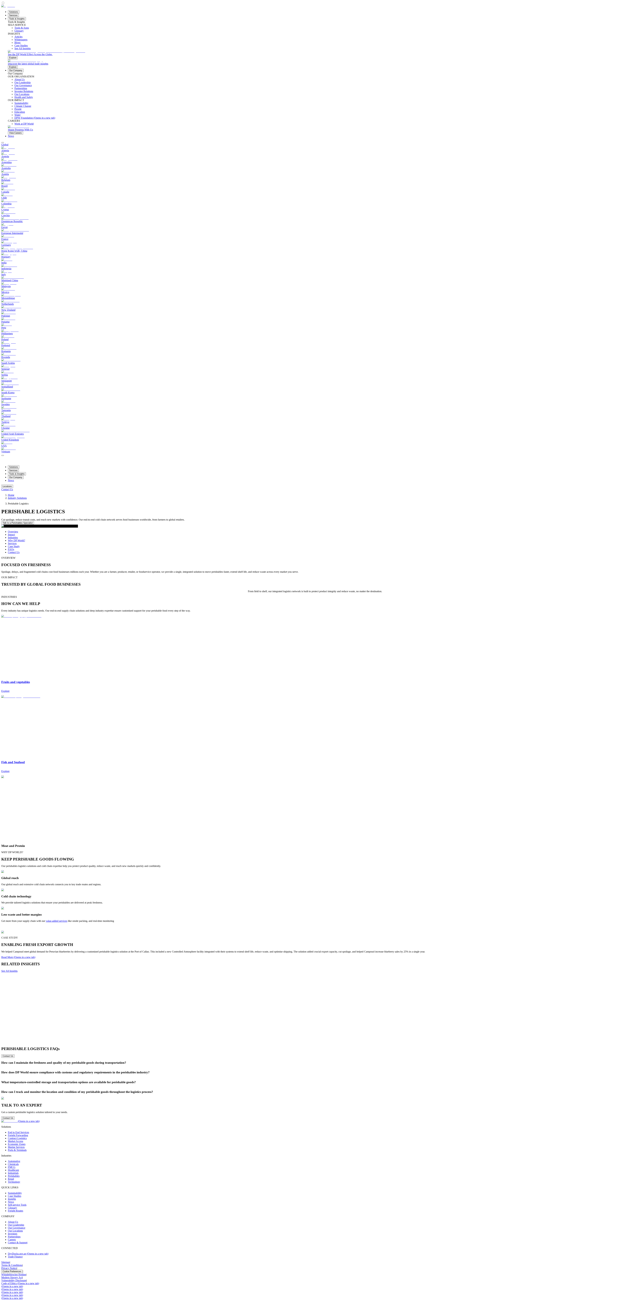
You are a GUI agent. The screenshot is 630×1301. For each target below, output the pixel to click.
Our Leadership (16, 1224)
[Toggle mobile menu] (2, 454)
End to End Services (18, 1132)
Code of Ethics (20, 1283)
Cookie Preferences (12, 1271)
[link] (318, 54)
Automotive (14, 1161)
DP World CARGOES (196, 1078)
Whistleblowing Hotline (13, 1274)
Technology (14, 1181)
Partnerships (14, 1236)
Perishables (14, 1176)
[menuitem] (315, 144)
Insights (12, 1199)
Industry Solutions (17, 498)
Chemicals (13, 1164)
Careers (12, 1239)
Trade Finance (15, 1256)
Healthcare (13, 1170)
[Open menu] (2, 455)
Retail (11, 1179)
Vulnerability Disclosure (13, 1280)
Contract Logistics (17, 1138)
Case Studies (14, 1196)
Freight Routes (15, 1210)
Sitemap (5, 1262)
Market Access (15, 1141)
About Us (13, 1221)
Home (11, 495)
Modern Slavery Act (11, 1277)
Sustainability (15, 1193)
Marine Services (16, 1147)
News (11, 136)
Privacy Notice (9, 1268)
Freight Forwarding (18, 1135)
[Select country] (2, 142)
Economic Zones (16, 1144)
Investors (12, 1233)
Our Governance (16, 1227)
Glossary (12, 1207)
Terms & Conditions (11, 1265)
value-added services (56, 921)
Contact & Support (17, 1242)
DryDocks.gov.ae (28, 1253)
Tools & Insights (17, 19)
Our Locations (15, 1230)
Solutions (13, 12)
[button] (315, 1063)
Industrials (13, 1173)
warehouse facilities (467, 1088)
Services (13, 15)
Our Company (15, 70)
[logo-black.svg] (8, 6)
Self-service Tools (17, 1204)
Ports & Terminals (17, 1150)
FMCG (11, 1167)
